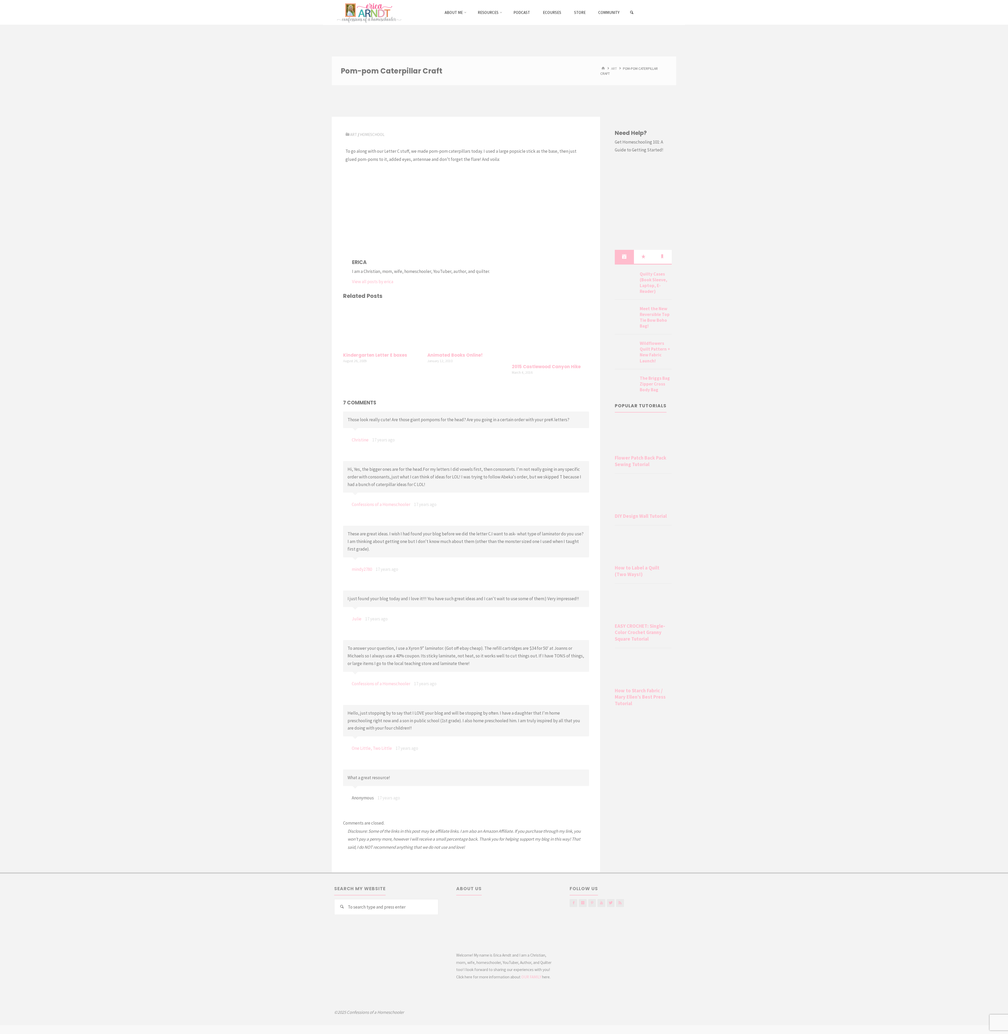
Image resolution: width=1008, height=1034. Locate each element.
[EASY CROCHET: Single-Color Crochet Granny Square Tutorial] (643, 604)
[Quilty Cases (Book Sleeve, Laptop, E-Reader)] (625, 280)
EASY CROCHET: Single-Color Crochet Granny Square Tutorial (640, 632)
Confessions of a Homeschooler (381, 504)
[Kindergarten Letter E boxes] (381, 327)
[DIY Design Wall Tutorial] (643, 494)
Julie (356, 619)
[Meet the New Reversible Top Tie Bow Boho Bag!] (625, 314)
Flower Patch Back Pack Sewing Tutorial (640, 461)
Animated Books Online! (455, 355)
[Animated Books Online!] (466, 327)
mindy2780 (362, 569)
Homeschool (372, 134)
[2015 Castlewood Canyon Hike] (550, 332)
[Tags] (662, 256)
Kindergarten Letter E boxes (375, 355)
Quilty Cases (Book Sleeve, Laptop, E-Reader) (653, 282)
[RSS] (620, 903)
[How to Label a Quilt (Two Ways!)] (643, 546)
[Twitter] (611, 903)
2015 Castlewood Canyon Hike (546, 367)
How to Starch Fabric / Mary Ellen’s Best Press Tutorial (640, 697)
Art (614, 68)
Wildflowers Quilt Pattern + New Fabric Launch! (655, 351)
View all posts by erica (372, 281)
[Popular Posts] (643, 256)
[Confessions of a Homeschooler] (368, 12)
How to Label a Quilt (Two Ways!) (637, 571)
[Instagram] (582, 903)
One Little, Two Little (372, 748)
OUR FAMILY (531, 976)
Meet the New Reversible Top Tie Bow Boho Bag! (655, 317)
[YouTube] (601, 903)
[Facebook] (573, 903)
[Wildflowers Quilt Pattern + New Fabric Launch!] (625, 349)
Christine (360, 440)
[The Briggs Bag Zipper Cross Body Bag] (625, 384)
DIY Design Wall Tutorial (641, 516)
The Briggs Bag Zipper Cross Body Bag (655, 384)
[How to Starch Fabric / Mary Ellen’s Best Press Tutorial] (643, 669)
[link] (632, 12)
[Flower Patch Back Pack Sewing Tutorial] (643, 436)
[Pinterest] (592, 903)
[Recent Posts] (624, 256)
